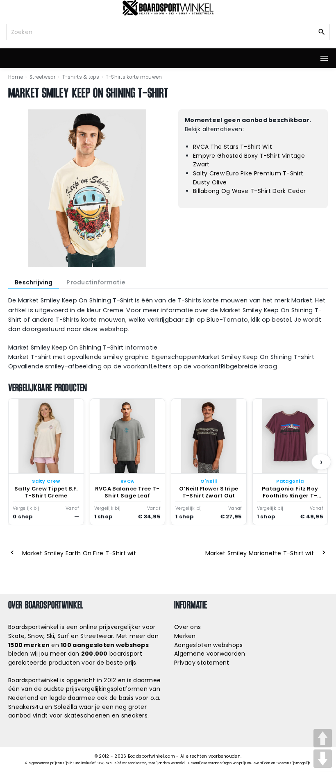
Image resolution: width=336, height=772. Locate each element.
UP (322, 738)
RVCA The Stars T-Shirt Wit (232, 147)
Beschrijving (33, 282)
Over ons (187, 627)
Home (15, 77)
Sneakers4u (25, 707)
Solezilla (65, 707)
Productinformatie (95, 282)
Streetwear (43, 77)
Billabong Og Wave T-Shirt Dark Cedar (249, 191)
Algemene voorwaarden (209, 653)
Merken (185, 636)
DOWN (322, 758)
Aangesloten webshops (208, 645)
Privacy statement (201, 662)
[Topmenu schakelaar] (324, 58)
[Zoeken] (321, 31)
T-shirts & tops (80, 77)
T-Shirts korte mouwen (134, 77)
